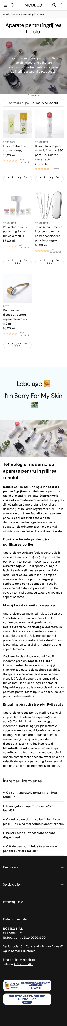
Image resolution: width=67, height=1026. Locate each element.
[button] (5, 5)
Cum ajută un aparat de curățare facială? (28, 808)
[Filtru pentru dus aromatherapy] (17, 124)
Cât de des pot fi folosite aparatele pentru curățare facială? (30, 848)
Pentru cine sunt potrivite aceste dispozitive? (29, 835)
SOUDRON (9, 142)
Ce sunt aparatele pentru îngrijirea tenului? (30, 795)
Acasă (6, 14)
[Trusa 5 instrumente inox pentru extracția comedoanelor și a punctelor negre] (49, 205)
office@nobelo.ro (23, 960)
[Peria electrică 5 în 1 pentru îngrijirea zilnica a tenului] (17, 205)
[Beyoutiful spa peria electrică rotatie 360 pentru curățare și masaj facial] (49, 124)
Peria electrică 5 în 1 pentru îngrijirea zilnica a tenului (16, 231)
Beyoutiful (42, 142)
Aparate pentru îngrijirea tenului (30, 14)
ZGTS (6, 306)
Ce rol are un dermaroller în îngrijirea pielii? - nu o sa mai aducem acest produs (33, 822)
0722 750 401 (23, 964)
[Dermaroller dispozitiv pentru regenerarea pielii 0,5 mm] (17, 288)
